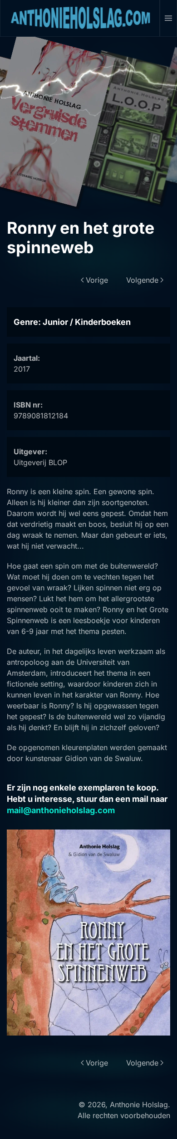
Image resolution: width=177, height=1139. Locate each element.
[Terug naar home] (80, 18)
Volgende (142, 280)
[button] (168, 18)
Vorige (97, 280)
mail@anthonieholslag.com (61, 810)
